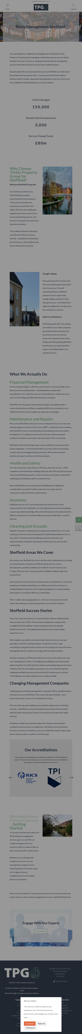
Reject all (41, 1023)
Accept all (29, 1023)
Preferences (30, 1028)
